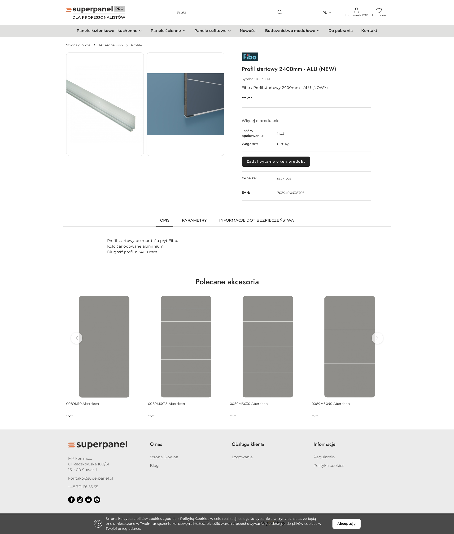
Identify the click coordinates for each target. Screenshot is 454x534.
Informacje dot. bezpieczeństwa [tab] (256, 220)
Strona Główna (164, 457)
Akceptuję (346, 523)
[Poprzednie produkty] (76, 338)
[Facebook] (71, 499)
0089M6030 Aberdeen (249, 404)
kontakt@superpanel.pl (90, 478)
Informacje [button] (325, 444)
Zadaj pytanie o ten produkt (276, 161)
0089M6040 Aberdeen (331, 404)
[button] (109, 31)
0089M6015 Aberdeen (166, 404)
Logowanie (242, 457)
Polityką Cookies (194, 518)
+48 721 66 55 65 (83, 487)
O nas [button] (156, 444)
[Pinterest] (97, 499)
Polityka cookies (329, 465)
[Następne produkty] (377, 338)
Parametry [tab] (194, 220)
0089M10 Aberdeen (82, 404)
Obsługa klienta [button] (248, 444)
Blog (154, 465)
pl (325, 12)
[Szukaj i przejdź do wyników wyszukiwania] (279, 12)
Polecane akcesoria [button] (227, 281)
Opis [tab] (165, 220)
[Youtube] (88, 499)
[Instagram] (80, 499)
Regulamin (324, 457)
